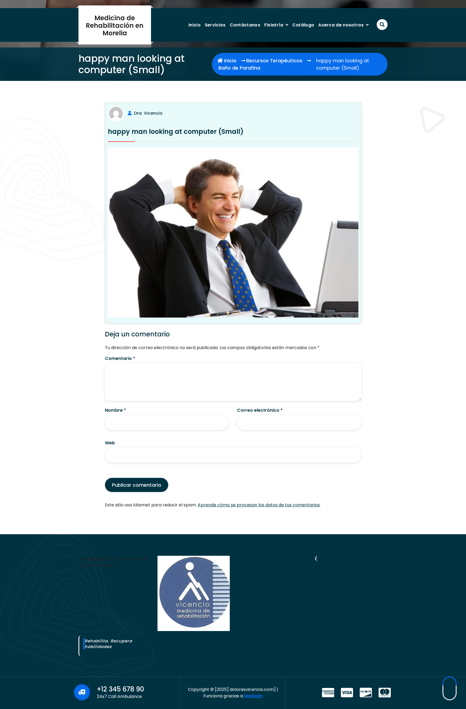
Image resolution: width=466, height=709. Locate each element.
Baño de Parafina (239, 67)
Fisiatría (273, 25)
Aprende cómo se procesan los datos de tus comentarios (259, 505)
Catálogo (303, 25)
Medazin (253, 696)
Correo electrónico (260, 410)
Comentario (120, 358)
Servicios (215, 25)
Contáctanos (245, 25)
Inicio (195, 25)
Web (110, 443)
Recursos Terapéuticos (274, 60)
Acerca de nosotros (341, 25)
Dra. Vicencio (148, 113)
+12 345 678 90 (120, 689)
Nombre (115, 410)
